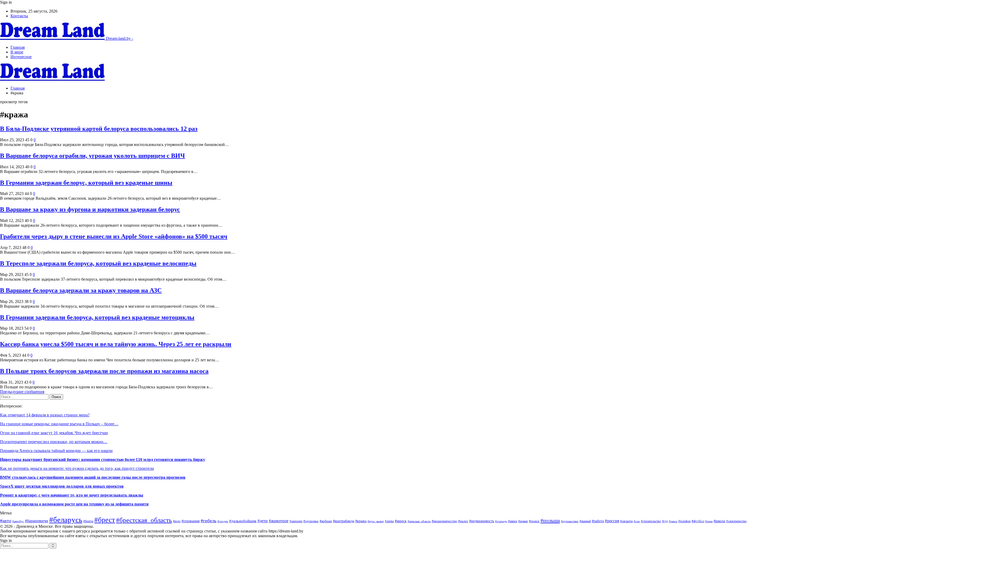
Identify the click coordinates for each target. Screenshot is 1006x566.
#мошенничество (444, 521)
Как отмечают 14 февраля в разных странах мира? (45, 415)
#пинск (512, 521)
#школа (719, 521)
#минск (401, 521)
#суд (665, 521)
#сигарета (626, 521)
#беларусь (65, 519)
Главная (17, 47)
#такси (673, 521)
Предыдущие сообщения (22, 391)
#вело (177, 521)
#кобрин (326, 521)
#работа (598, 521)
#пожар (523, 521)
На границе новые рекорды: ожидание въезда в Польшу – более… (59, 424)
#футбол (698, 521)
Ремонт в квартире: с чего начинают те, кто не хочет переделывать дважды (71, 495)
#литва (389, 521)
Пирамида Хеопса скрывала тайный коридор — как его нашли (56, 450)
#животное (278, 521)
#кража (361, 521)
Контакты (19, 16)
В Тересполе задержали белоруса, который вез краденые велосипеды (98, 263)
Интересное (21, 57)
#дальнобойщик (242, 521)
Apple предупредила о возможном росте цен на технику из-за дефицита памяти (74, 504)
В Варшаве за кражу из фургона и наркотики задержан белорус (90, 209)
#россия (612, 520)
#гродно (222, 521)
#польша (550, 520)
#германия (191, 521)
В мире (16, 52)
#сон (637, 521)
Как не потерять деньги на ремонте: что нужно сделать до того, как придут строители (77, 468)
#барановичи (36, 521)
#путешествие (569, 521)
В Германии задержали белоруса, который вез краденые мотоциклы (97, 317)
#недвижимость (481, 521)
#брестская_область (144, 520)
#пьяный (585, 521)
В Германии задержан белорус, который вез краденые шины (86, 182)
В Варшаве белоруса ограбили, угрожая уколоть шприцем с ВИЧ (92, 155)
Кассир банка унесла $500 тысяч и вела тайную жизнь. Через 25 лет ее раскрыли (115, 344)
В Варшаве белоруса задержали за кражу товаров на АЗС (81, 290)
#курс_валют (376, 521)
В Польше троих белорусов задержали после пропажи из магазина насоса (104, 371)
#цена (709, 521)
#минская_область (419, 521)
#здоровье (311, 521)
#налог (463, 521)
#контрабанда (343, 521)
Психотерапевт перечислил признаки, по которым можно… (53, 441)
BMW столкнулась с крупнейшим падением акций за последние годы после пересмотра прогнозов (92, 477)
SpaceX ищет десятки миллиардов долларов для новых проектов (62, 486)
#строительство (651, 521)
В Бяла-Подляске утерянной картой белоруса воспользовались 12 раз (99, 128)
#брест (104, 520)
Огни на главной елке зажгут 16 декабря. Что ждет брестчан (54, 433)
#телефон (684, 521)
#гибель (208, 520)
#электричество (736, 521)
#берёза (88, 521)
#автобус (18, 521)
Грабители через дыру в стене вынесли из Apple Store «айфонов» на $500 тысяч (113, 236)
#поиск (534, 521)
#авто (5, 520)
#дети (263, 521)
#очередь (501, 521)
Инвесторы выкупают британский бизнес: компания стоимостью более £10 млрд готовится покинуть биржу (102, 459)
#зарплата (295, 521)
